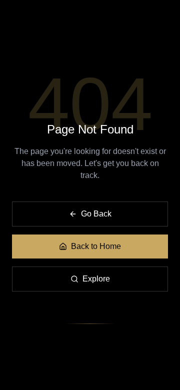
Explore (96, 278)
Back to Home (96, 246)
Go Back (96, 214)
